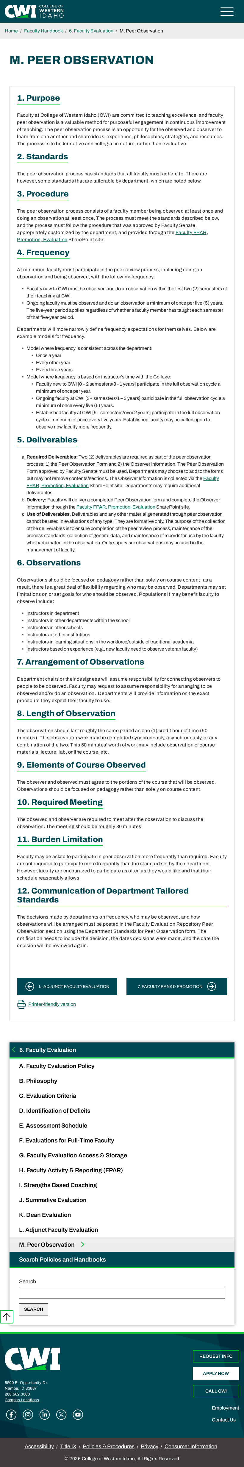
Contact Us (224, 1419)
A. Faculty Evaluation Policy (57, 1066)
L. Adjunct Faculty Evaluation (59, 1229)
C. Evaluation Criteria (48, 1095)
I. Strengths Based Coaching (58, 1185)
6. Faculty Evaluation (91, 30)
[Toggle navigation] (227, 12)
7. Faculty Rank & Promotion (170, 986)
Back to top (6, 1316)
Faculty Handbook (43, 30)
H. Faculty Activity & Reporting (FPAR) (71, 1170)
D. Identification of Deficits (55, 1110)
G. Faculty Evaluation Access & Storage (73, 1155)
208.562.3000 (17, 1394)
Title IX (68, 1446)
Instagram (28, 1414)
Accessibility (39, 1446)
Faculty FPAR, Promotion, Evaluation (115, 506)
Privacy (149, 1446)
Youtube (78, 1414)
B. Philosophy (39, 1081)
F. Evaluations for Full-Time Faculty (67, 1140)
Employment (225, 1407)
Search (27, 1281)
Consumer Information (191, 1446)
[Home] (32, 1358)
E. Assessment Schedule (53, 1125)
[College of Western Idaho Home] (34, 10)
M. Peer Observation (47, 1244)
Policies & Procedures (108, 1446)
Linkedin (44, 1414)
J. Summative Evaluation (53, 1200)
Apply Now (216, 1373)
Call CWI (216, 1391)
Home (11, 30)
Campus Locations (22, 1400)
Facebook (11, 1414)
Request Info (216, 1356)
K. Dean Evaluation (45, 1215)
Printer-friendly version (52, 1004)
